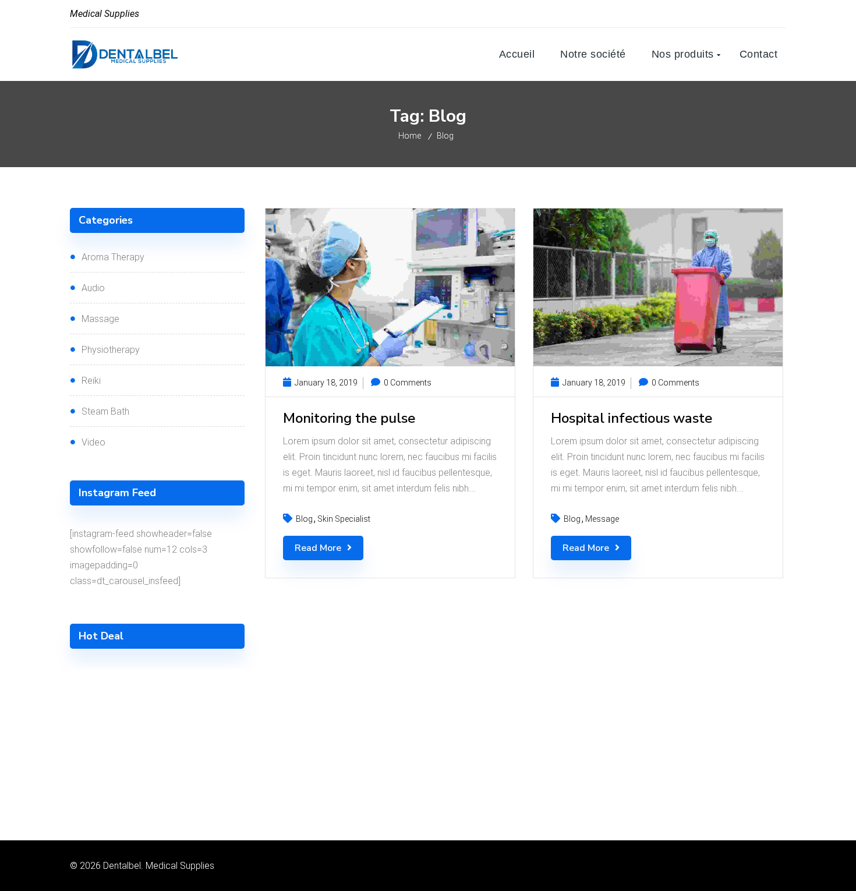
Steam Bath (105, 411)
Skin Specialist (343, 519)
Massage (100, 318)
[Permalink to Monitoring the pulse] (390, 363)
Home (409, 135)
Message (602, 519)
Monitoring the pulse (349, 418)
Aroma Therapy (113, 257)
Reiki (91, 380)
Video (93, 442)
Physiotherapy (111, 349)
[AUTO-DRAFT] (157, 727)
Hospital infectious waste (631, 418)
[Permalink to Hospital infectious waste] (658, 363)
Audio (93, 288)
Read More (318, 548)
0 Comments (406, 382)
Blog (445, 135)
